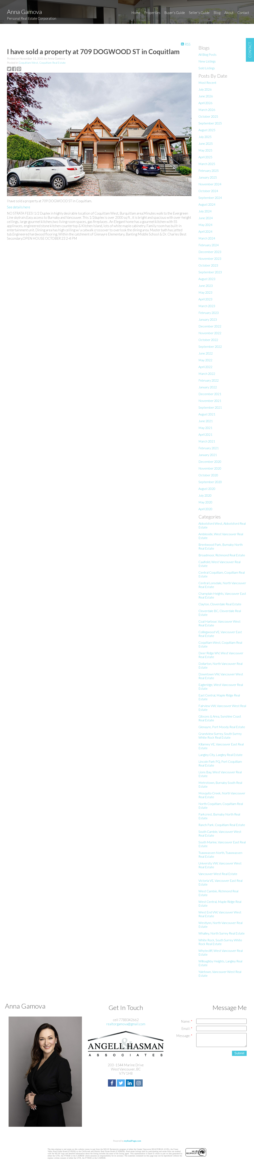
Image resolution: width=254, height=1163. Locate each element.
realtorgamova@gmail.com (125, 1024)
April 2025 (205, 157)
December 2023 (209, 252)
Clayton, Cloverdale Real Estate (219, 604)
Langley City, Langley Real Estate (220, 755)
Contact (243, 13)
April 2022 (205, 367)
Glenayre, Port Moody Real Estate (221, 727)
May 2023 (205, 292)
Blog (217, 13)
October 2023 (208, 265)
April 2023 (205, 299)
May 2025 (205, 150)
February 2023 (208, 312)
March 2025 (206, 164)
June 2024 (205, 218)
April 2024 (205, 231)
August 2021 (206, 414)
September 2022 (210, 346)
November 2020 (209, 468)
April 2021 (205, 434)
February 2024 (208, 245)
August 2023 (206, 279)
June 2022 (205, 353)
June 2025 (205, 143)
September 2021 (210, 407)
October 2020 (208, 475)
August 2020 (206, 488)
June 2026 (205, 96)
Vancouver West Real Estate (217, 874)
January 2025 (207, 177)
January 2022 (207, 387)
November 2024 (209, 184)
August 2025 (206, 130)
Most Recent (207, 82)
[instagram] (139, 1083)
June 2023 (205, 285)
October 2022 (208, 340)
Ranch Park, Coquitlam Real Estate (221, 825)
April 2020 (205, 509)
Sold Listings (206, 68)
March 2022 (206, 373)
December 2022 (209, 326)
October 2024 (208, 191)
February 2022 (208, 380)
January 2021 (207, 455)
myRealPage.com (132, 1141)
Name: (186, 1021)
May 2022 (205, 360)
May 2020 (205, 502)
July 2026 (205, 89)
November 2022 (209, 333)
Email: (186, 1028)
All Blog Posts (207, 54)
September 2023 (210, 272)
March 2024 (206, 238)
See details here (18, 207)
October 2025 (208, 116)
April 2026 (205, 103)
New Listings (207, 61)
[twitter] (121, 1083)
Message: (183, 1036)
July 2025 (205, 137)
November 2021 (209, 400)
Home (135, 13)
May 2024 (205, 225)
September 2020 (210, 482)
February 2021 (208, 448)
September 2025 (210, 123)
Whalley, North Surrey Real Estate (221, 933)
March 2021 (206, 441)
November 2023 (209, 258)
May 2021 (205, 428)
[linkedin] (130, 1083)
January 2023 (207, 319)
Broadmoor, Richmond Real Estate (221, 555)
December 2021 (209, 394)
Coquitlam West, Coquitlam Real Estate (42, 62)
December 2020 (209, 461)
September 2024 (210, 197)
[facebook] (112, 1083)
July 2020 (205, 495)
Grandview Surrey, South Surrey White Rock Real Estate (220, 735)
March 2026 (206, 109)
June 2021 (205, 421)
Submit (239, 1053)
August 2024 (206, 204)
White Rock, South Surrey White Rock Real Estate (220, 942)
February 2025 (208, 170)
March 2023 (206, 306)
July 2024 (205, 211)
